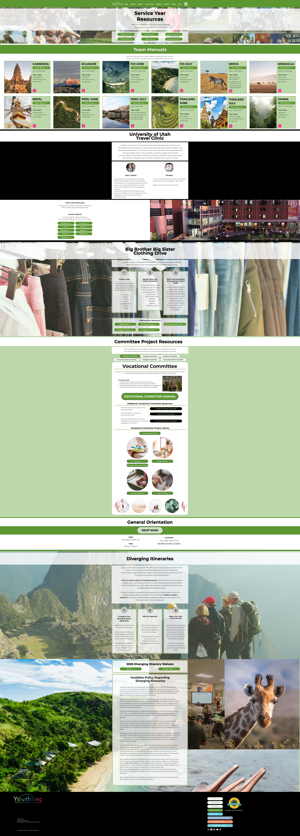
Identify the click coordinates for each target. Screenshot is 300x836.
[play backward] (114, 506)
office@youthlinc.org (23, 820)
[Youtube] (217, 829)
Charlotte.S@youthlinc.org (236, 119)
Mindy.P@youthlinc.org (88, 79)
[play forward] (186, 506)
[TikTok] (220, 829)
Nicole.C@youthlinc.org (137, 79)
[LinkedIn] (214, 829)
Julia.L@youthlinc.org (186, 79)
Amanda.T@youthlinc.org (40, 114)
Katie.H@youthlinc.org (235, 83)
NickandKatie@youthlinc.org (139, 114)
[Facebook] (211, 829)
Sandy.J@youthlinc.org (284, 79)
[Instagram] (34, 90)
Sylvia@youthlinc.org (235, 81)
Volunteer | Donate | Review (234, 810)
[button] (172, 384)
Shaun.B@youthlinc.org (39, 79)
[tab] (130, 356)
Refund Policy (134, 769)
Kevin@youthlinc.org (186, 118)
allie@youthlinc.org (283, 114)
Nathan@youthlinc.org (88, 114)
